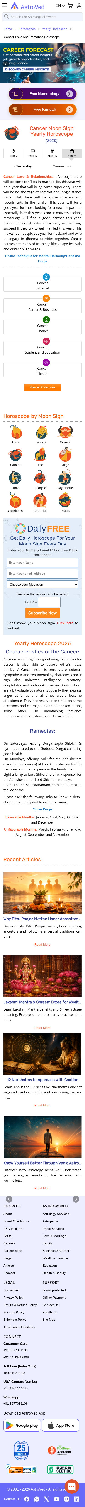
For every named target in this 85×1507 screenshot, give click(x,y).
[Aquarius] (40, 500)
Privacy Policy (13, 1297)
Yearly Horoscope (54, 29)
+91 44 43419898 (16, 1357)
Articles (8, 1265)
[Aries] (15, 431)
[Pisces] (65, 500)
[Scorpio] (40, 477)
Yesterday (23, 166)
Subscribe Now (42, 612)
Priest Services (53, 1228)
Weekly (32, 156)
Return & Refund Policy (20, 1305)
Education (50, 1265)
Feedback (50, 1312)
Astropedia (50, 1221)
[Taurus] (40, 431)
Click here (64, 624)
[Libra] (15, 477)
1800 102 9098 (14, 1373)
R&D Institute (12, 1228)
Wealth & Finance (55, 1258)
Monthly (52, 156)
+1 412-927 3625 (15, 1388)
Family (47, 1243)
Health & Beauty (54, 1273)
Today (13, 156)
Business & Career (56, 1250)
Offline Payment (54, 1297)
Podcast (9, 1273)
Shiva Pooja (42, 809)
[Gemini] (65, 431)
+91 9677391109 (15, 1403)
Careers (9, 1243)
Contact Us (50, 1305)
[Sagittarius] (65, 477)
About (7, 1214)
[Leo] (40, 454)
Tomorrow (61, 166)
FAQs (7, 1236)
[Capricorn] (15, 500)
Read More (42, 944)
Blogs (7, 1258)
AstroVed (38, 1489)
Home (7, 29)
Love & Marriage (54, 1236)
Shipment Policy (14, 1319)
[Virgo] (65, 454)
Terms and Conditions (19, 1327)
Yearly (72, 156)
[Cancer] (15, 454)
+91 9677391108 (15, 1350)
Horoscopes (27, 29)
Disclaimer (10, 1290)
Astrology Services (56, 1214)
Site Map (49, 1319)
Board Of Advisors (16, 1221)
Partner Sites (12, 1250)
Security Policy (13, 1312)
